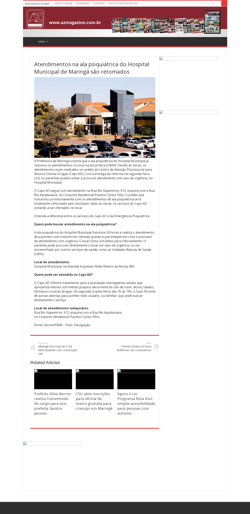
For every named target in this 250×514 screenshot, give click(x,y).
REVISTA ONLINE (63, 3)
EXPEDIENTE (82, 3)
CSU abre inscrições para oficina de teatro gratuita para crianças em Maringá (94, 401)
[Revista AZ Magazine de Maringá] (125, 22)
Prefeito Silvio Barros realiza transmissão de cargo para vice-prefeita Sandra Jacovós (52, 403)
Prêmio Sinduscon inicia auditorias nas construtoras (134, 347)
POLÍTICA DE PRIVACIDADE (123, 3)
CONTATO (99, 3)
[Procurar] (224, 3)
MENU (41, 41)
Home (30, 41)
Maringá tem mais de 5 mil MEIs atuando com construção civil (57, 349)
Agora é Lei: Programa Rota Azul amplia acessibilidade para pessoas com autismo (136, 403)
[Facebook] (200, 3)
